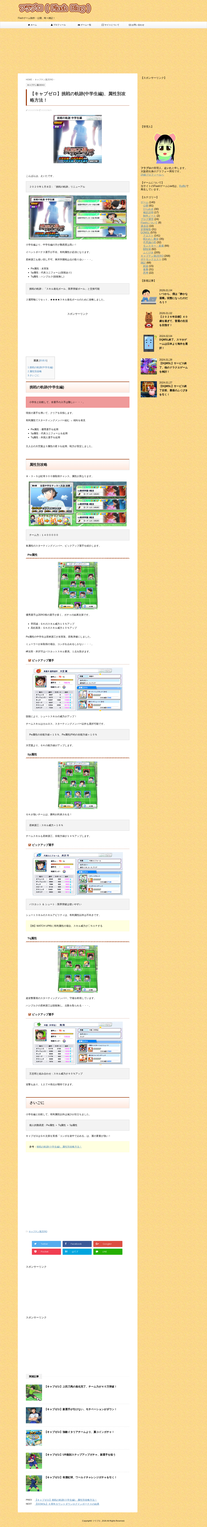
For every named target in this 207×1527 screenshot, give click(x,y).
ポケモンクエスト (151, 259)
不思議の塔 (149, 242)
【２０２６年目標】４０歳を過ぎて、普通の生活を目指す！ (173, 320)
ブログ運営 (147, 219)
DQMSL (145, 232)
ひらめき (148, 209)
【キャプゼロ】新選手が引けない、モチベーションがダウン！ (80, 1409)
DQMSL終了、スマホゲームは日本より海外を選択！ (173, 343)
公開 (145, 205)
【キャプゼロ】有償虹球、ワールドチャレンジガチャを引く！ (80, 1477)
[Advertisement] (103, 50)
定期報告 (146, 229)
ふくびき (148, 252)
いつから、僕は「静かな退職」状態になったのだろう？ (173, 298)
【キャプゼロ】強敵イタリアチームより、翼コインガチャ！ (79, 1432)
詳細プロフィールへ (152, 174)
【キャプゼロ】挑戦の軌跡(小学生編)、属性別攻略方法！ (66, 1500)
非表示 (43, 360)
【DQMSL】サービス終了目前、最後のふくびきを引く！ (173, 390)
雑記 (143, 262)
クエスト (148, 235)
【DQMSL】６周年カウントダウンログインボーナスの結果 (67, 1504)
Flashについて (149, 222)
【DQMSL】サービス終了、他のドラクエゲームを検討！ (173, 367)
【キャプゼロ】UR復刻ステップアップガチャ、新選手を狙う (80, 1454)
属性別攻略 (35, 371)
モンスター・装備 (153, 245)
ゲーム (144, 202)
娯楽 (145, 266)
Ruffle (182, 186)
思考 (145, 272)
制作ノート (149, 215)
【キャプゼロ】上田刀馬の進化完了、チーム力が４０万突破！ (80, 1386)
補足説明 (148, 212)
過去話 (144, 226)
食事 (145, 269)
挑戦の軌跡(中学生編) (40, 367)
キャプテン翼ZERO (38, 1231)
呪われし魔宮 (151, 239)
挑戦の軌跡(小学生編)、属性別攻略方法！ (59, 1146)
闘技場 (147, 249)
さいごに (33, 375)
